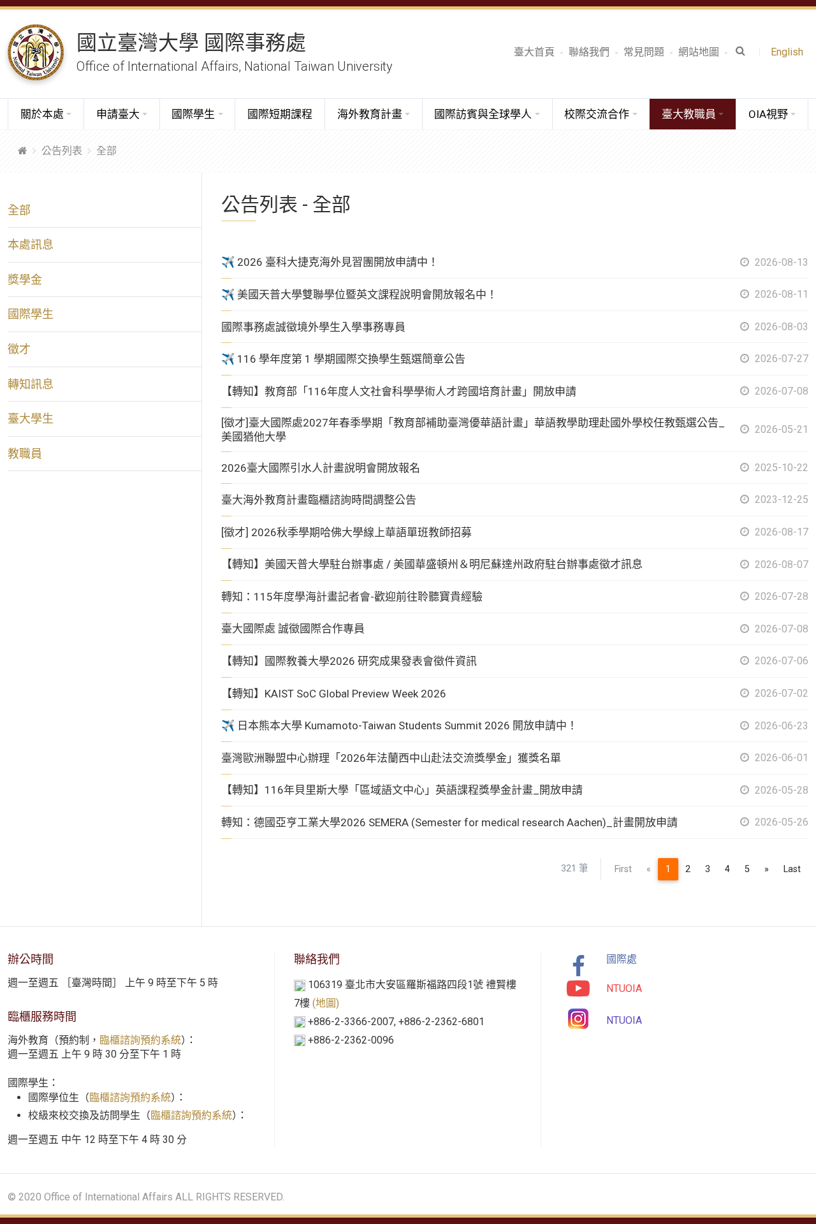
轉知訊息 (31, 384)
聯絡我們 (589, 52)
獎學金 (25, 279)
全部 (106, 151)
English (789, 52)
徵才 (19, 349)
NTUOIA (624, 988)
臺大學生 (31, 418)
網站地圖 (698, 52)
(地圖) (325, 1003)
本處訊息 (31, 244)
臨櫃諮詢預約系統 (140, 1040)
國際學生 (31, 314)
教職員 (25, 453)
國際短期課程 (279, 114)
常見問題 (643, 52)
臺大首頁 (534, 52)
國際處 (621, 959)
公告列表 (61, 151)
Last (792, 869)
